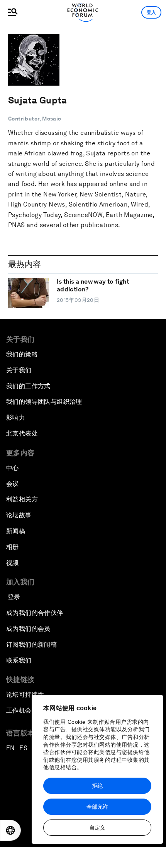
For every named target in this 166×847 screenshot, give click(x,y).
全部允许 (97, 807)
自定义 (97, 828)
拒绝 (97, 786)
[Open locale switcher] (10, 830)
